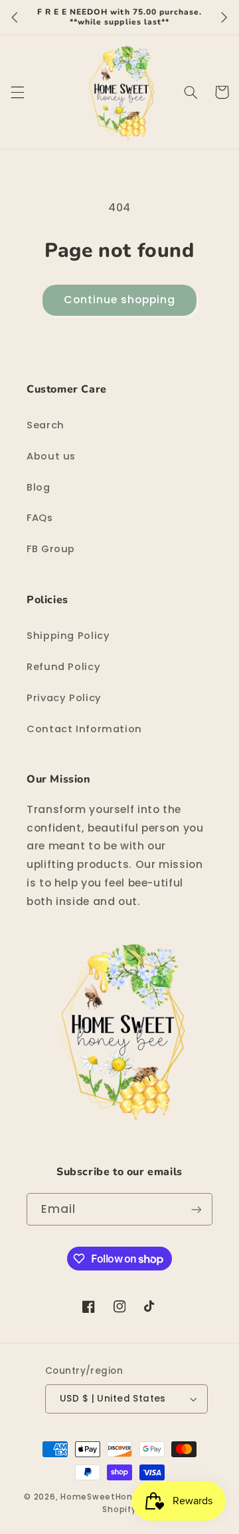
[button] (17, 92)
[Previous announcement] (14, 17)
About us (51, 456)
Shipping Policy (68, 635)
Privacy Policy (64, 697)
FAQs (40, 517)
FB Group (51, 548)
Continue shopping (120, 299)
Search (45, 425)
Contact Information (84, 729)
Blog (38, 487)
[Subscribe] (196, 1209)
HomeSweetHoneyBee (110, 1497)
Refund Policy (63, 666)
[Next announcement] (224, 17)
